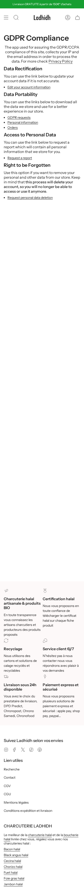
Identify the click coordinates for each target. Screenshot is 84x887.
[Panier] (77, 18)
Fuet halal (11, 872)
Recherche (12, 769)
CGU (7, 794)
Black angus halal (16, 855)
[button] (16, 18)
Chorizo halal (13, 867)
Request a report (19, 158)
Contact (9, 777)
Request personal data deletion (30, 197)
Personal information (22, 122)
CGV (7, 786)
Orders (12, 127)
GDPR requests (19, 117)
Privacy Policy (61, 61)
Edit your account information (28, 87)
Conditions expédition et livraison (28, 811)
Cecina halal (12, 861)
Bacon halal (12, 849)
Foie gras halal (14, 878)
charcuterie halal (40, 835)
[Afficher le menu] (6, 18)
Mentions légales (16, 802)
